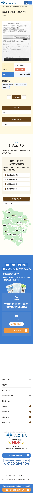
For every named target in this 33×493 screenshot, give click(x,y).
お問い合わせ (6, 422)
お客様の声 (5, 412)
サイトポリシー (23, 476)
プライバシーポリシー (12, 476)
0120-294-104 (16, 307)
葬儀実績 (8, 7)
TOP (3, 7)
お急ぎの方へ (6, 417)
